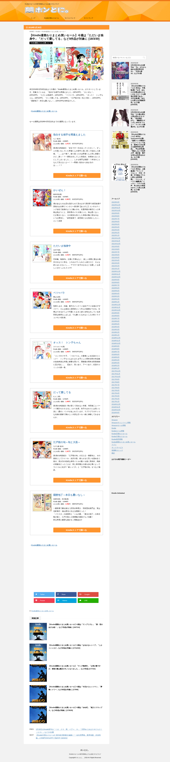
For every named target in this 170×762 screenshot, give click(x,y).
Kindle (114, 428)
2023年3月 (115, 202)
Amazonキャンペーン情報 (121, 423)
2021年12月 (116, 238)
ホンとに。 (85, 750)
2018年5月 (115, 357)
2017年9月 (115, 379)
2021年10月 (116, 244)
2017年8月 (115, 382)
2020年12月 (116, 271)
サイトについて (70, 18)
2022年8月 (115, 216)
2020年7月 (115, 285)
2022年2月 (115, 233)
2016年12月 (116, 404)
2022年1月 (115, 235)
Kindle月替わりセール (119, 436)
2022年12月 (116, 205)
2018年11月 (116, 340)
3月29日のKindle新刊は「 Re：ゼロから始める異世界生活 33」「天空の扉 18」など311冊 (138, 69)
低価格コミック (117, 450)
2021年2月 (115, 266)
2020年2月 (115, 299)
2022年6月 (115, 221)
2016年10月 (116, 410)
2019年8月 (115, 316)
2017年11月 (116, 374)
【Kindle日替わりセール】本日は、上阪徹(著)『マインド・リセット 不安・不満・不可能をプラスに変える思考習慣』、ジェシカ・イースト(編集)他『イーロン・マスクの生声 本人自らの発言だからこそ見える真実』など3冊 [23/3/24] (138, 179)
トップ (33, 18)
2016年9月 (115, 412)
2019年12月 (116, 304)
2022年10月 (116, 210)
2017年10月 (116, 376)
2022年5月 (115, 224)
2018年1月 (115, 368)
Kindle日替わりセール (51, 18)
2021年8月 (115, 249)
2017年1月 (115, 401)
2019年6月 (115, 321)
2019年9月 (115, 313)
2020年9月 (115, 280)
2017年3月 (115, 396)
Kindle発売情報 (117, 439)
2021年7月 (115, 252)
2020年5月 (115, 291)
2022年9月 (115, 213)
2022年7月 (115, 219)
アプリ (114, 445)
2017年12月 (116, 371)
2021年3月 (115, 263)
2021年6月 (115, 255)
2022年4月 (115, 227)
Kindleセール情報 (118, 431)
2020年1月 (115, 302)
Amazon (115, 420)
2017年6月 (115, 388)
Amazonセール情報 (119, 425)
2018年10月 (116, 343)
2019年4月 (115, 327)
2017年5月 (115, 390)
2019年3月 (115, 329)
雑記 (113, 453)
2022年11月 (116, 208)
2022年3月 (115, 230)
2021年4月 (115, 260)
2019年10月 (116, 310)
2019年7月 (115, 318)
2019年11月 (116, 307)
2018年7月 (115, 352)
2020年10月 (116, 277)
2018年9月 (115, 346)
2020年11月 (116, 274)
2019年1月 (115, 335)
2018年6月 (115, 354)
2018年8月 (115, 349)
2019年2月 (115, 332)
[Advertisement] (48, 572)
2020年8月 (115, 282)
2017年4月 (115, 393)
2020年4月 (115, 293)
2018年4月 (115, 360)
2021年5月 (115, 257)
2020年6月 (115, 288)
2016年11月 (116, 407)
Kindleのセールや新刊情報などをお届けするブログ (85, 754)
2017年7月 (115, 385)
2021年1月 (115, 268)
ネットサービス (117, 447)
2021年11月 (116, 241)
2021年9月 (115, 246)
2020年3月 (115, 296)
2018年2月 (115, 365)
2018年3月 (115, 363)
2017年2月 (115, 399)
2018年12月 (116, 338)
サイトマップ (88, 18)
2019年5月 (115, 324)
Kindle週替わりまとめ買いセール (43, 611)
